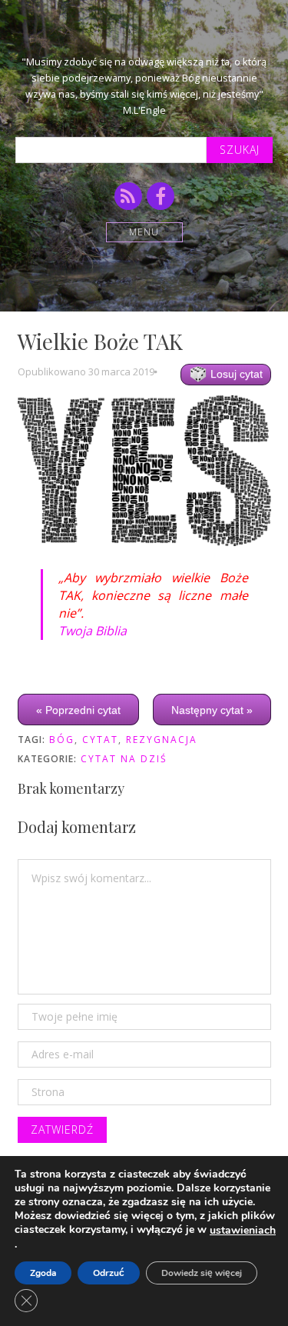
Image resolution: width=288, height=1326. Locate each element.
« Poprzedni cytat (78, 710)
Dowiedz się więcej (201, 1273)
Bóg (61, 739)
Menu (144, 231)
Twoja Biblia (92, 630)
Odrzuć (108, 1273)
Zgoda (43, 1273)
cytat (100, 739)
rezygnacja (161, 739)
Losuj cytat (235, 374)
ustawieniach (243, 1231)
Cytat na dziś (124, 758)
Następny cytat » (212, 710)
